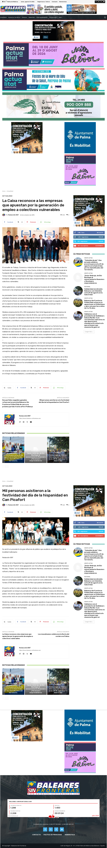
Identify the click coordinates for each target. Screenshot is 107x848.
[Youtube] (104, 2)
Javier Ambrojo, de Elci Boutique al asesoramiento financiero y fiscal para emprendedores (36, 457)
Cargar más (88, 332)
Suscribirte (99, 245)
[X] (101, 2)
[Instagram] (98, 2)
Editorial (58, 452)
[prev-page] (3, 466)
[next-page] (7, 466)
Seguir (101, 237)
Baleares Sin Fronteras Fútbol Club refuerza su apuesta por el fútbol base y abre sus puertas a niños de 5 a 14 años (94, 304)
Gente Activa (13, 449)
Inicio (3, 191)
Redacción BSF (13, 215)
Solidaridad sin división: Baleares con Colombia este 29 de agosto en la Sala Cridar (58, 458)
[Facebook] (96, 2)
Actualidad (10, 191)
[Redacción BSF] (4, 215)
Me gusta (100, 232)
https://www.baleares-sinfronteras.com (30, 418)
